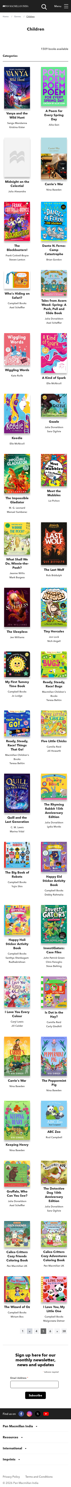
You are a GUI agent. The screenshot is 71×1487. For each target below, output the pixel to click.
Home (6, 16)
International (12, 1448)
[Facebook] (21, 1414)
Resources (10, 1437)
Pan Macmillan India (18, 1426)
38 (64, 1331)
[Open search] (44, 7)
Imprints (9, 1459)
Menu (57, 6)
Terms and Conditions (39, 1476)
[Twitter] (37, 1414)
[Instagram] (29, 1414)
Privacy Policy (11, 1476)
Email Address (19, 1377)
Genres (17, 16)
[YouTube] (46, 1414)
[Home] (15, 6)
